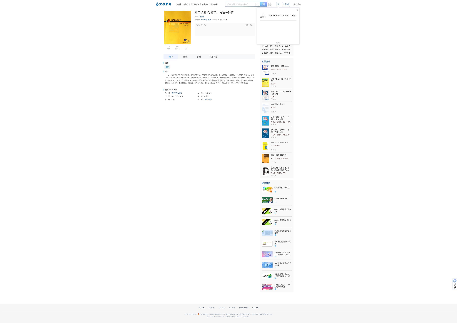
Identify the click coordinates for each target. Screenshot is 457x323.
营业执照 (255, 314)
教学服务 (214, 4)
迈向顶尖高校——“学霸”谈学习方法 (282, 286)
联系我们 (212, 307)
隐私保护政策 (243, 307)
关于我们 (202, 307)
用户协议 (222, 307)
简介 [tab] (171, 56)
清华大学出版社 (206, 20)
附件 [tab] (199, 56)
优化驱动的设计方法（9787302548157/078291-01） (283, 275)
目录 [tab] (185, 56)
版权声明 (255, 307)
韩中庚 (201, 17)
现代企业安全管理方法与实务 (282, 264)
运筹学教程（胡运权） (282, 188)
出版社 (178, 4)
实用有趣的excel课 (281, 198)
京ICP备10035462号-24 (230, 314)
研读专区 (187, 4)
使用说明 (232, 307)
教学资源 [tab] (213, 56)
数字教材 (196, 4)
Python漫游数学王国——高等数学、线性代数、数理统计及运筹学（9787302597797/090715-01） (283, 253)
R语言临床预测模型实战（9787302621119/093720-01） (283, 243)
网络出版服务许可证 (266, 314)
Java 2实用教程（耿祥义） (282, 210)
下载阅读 (205, 4)
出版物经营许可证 (244, 314)
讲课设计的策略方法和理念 (282, 232)
